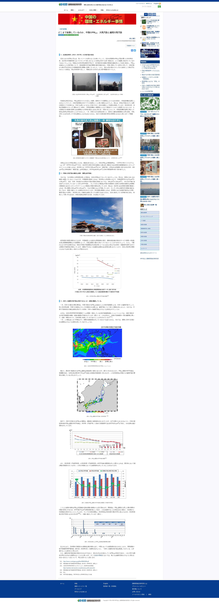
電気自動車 (144, 212)
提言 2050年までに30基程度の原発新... (153, 43)
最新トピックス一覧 (81, 586)
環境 (72, 10)
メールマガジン (141, 3)
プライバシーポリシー (139, 586)
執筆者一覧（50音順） (110, 586)
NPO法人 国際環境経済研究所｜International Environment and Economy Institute (70, 5)
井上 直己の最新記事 (147, 95)
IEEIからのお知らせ (112, 10)
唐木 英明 (153, 38)
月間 (150, 14)
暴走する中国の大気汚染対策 (151, 74)
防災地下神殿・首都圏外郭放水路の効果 (153, 32)
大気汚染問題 (63, 29)
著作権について (137, 589)
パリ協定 (143, 220)
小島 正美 (149, 28)
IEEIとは (149, 3)
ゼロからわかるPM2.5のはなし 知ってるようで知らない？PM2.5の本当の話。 (150, 66)
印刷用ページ (131, 45)
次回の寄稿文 (99, 555)
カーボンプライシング (147, 216)
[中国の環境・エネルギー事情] (97, 19)
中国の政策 (144, 244)
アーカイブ (78, 589)
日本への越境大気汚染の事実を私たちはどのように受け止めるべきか (151, 87)
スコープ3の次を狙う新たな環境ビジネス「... (153, 21)
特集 (102, 10)
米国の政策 (144, 236)
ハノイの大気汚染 (147, 91)
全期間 (154, 14)
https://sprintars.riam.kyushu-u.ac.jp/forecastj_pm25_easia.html (79, 568)
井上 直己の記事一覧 (150, 204)
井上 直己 (132, 38)
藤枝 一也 (149, 23)
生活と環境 (92, 10)
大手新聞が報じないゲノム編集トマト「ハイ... (153, 26)
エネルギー (81, 10)
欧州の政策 (144, 232)
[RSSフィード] (160, 3)
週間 (146, 14)
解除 (150, 594)
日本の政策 (144, 240)
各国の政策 (144, 224)
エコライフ (144, 248)
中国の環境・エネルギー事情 (69, 34)
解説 (77, 34)
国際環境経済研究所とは (139, 583)
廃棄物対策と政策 (145, 228)
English (156, 3)
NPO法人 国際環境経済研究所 (149, 258)
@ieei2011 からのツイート (148, 253)
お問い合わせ (136, 591)
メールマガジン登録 (138, 594)
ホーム (66, 10)
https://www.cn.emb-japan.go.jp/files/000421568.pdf (76, 561)
